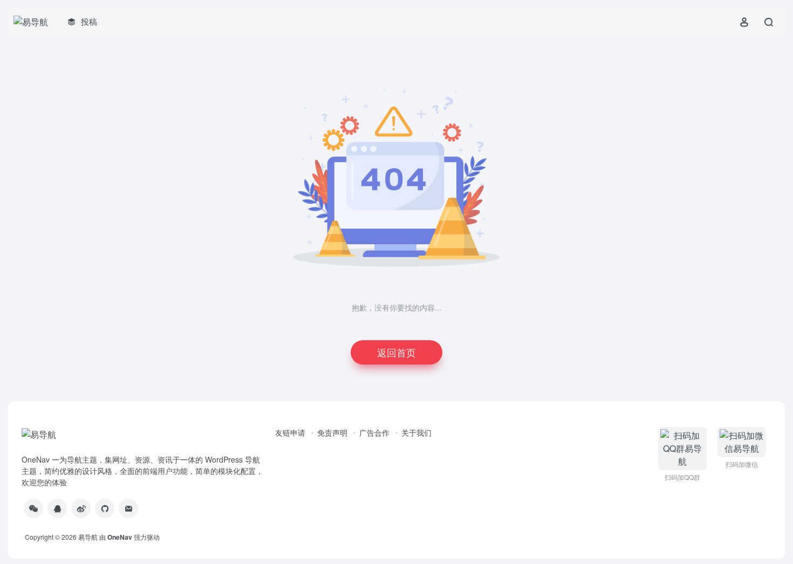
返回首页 (396, 352)
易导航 (88, 536)
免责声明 (332, 432)
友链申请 (290, 432)
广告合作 (374, 432)
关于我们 (416, 432)
